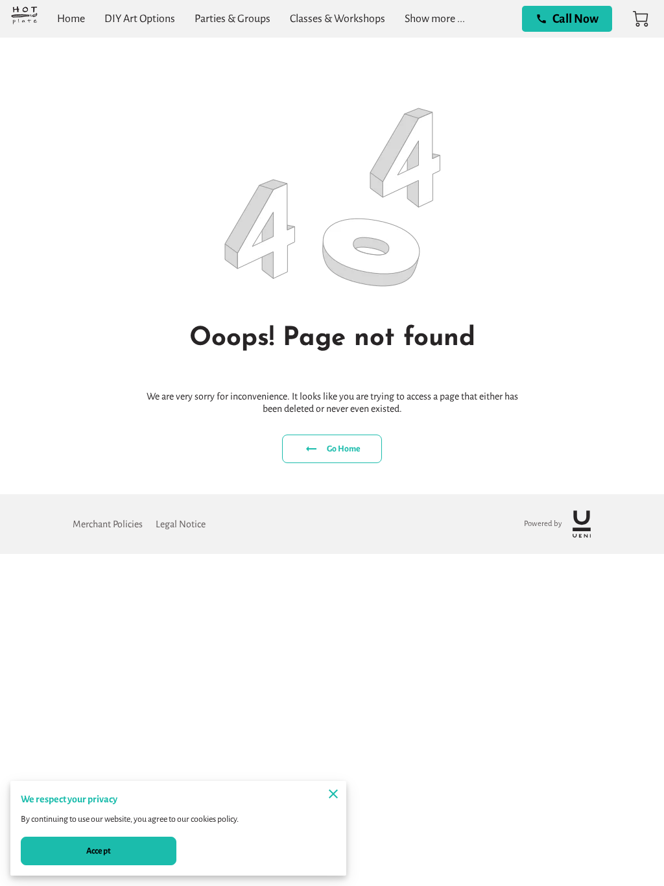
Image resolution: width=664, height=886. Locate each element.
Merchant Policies (108, 524)
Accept (98, 851)
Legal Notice (181, 524)
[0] (640, 19)
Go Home (344, 448)
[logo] (581, 524)
